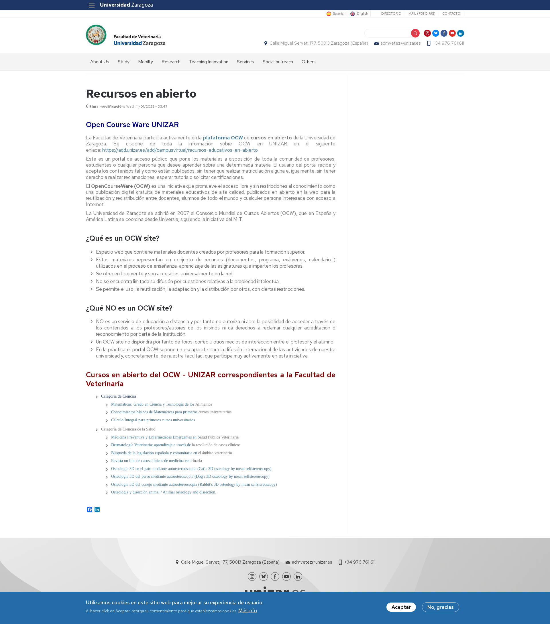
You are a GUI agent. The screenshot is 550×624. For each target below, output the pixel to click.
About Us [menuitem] (99, 62)
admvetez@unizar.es (400, 43)
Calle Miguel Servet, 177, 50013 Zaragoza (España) (319, 43)
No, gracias (440, 607)
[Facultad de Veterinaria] (125, 35)
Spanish (339, 14)
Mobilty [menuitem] (145, 62)
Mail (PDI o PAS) (421, 13)
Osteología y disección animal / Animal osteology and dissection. (163, 492)
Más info (247, 611)
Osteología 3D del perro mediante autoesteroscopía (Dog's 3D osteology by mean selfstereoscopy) (190, 476)
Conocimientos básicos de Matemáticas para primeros (154, 412)
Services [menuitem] (245, 62)
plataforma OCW (223, 138)
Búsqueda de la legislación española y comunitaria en (154, 453)
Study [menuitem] (123, 62)
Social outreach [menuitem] (278, 62)
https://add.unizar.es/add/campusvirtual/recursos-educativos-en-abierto (180, 150)
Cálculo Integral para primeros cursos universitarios (153, 420)
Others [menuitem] (309, 62)
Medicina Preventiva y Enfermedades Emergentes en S (155, 437)
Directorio (391, 13)
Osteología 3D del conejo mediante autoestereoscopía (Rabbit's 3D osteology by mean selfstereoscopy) (194, 484)
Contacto (451, 13)
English (362, 14)
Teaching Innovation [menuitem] (208, 62)
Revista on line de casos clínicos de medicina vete (151, 461)
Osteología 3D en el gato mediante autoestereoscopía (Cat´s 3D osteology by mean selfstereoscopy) (191, 469)
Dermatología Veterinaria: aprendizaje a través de (151, 445)
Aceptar (401, 607)
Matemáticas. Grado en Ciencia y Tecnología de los (153, 404)
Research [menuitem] (171, 62)
